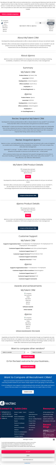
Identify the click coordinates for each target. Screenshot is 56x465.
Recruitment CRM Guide (49, 421)
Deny (28, 455)
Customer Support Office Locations (19, 248)
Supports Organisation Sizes (11, 243)
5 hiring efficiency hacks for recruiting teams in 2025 (49, 432)
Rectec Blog (32, 416)
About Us (31, 429)
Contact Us (31, 412)
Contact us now (28, 391)
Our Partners (32, 427)
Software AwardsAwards (23, 331)
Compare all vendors (28, 366)
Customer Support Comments (28, 256)
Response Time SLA (25, 259)
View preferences (28, 459)
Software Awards (28, 306)
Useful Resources (33, 414)
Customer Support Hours (26, 251)
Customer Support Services (21, 254)
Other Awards (28, 309)
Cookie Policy (27, 463)
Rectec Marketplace (19, 416)
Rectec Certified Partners (35, 418)
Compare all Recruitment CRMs (28, 195)
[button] (54, 439)
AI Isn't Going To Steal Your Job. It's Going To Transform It (48, 436)
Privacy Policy (32, 421)
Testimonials (32, 425)
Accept (28, 451)
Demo (28, 176)
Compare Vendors (28, 356)
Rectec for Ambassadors (20, 431)
